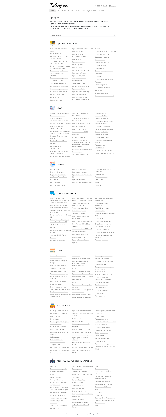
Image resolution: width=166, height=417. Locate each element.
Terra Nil (98, 390)
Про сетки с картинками (58, 92)
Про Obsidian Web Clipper (58, 141)
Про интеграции (100, 65)
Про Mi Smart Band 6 (102, 208)
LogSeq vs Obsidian (78, 137)
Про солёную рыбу (101, 319)
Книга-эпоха (76, 279)
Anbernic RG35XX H (78, 213)
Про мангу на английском (104, 261)
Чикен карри (99, 335)
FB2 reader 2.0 (100, 296)
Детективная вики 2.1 (79, 83)
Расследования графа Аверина (82, 276)
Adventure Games (78, 399)
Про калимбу (76, 59)
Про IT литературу (101, 285)
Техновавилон (100, 403)
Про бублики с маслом (103, 330)
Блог (58, 11)
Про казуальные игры (102, 62)
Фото (64, 11)
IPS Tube (52, 227)
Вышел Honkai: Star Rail (103, 387)
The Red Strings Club (57, 380)
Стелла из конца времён (58, 369)
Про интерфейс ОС (78, 89)
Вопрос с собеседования (80, 86)
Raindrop (53, 143)
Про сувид (53, 238)
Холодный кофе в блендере (81, 332)
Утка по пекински (101, 324)
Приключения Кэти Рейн (58, 392)
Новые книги (99, 293)
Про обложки (99, 174)
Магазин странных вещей (58, 398)
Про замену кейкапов (57, 240)
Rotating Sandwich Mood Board (82, 347)
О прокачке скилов (101, 93)
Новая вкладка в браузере (59, 78)
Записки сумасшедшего (103, 381)
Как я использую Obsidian (104, 129)
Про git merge (77, 67)
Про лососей (54, 319)
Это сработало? (55, 169)
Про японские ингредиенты (104, 344)
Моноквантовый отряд (80, 402)
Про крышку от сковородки (59, 347)
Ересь (97, 182)
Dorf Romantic (100, 392)
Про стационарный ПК (103, 221)
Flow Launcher (77, 152)
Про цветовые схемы (57, 94)
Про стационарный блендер (82, 221)
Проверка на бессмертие (81, 258)
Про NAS (75, 243)
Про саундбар (100, 211)
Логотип (98, 185)
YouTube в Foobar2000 (80, 155)
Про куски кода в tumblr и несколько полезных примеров (59, 73)
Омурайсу (75, 326)
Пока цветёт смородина (58, 281)
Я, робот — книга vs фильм (59, 292)
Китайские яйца (77, 321)
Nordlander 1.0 (54, 97)
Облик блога (99, 179)
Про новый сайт (100, 68)
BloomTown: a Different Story (82, 374)
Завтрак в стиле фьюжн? (103, 338)
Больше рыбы (99, 316)
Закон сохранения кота (58, 271)
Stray (96, 405)
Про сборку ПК (100, 218)
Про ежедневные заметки (81, 123)
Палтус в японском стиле (81, 329)
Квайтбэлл (53, 366)
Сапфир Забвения (56, 284)
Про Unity (98, 74)
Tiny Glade (75, 377)
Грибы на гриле (55, 337)
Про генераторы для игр (80, 92)
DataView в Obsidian (79, 126)
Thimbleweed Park (78, 385)
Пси (96, 366)
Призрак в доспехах (102, 282)
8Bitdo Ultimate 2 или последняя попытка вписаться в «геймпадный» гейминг (60, 200)
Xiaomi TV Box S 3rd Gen (58, 225)
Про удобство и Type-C (80, 240)
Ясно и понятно (100, 288)
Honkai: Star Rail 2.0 (79, 391)
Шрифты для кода (56, 100)
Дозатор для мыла (101, 240)
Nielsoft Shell (76, 121)
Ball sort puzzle (100, 60)
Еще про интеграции (102, 57)
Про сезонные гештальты (58, 326)
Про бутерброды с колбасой (105, 311)
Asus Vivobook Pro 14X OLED (82, 229)
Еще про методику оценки (59, 89)
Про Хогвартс (99, 395)
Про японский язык (79, 73)
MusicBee (75, 134)
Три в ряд (98, 90)
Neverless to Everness (57, 372)
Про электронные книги (103, 229)
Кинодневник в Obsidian (58, 83)
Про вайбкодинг (55, 53)
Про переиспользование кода (82, 49)
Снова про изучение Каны (81, 70)
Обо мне (70, 11)
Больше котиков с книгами (81, 297)
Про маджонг (77, 369)
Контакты (101, 11)
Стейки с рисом (78, 318)
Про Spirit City (54, 408)
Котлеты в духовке (56, 353)
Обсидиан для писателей (80, 118)
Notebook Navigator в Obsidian (60, 123)
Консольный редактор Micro (82, 149)
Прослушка (76, 396)
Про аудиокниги (100, 264)
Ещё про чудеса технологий (104, 153)
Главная (52, 11)
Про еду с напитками (102, 327)
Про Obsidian (99, 148)
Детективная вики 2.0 (102, 87)
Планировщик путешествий (104, 96)
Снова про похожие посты (104, 71)
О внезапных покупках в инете (105, 322)
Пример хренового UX (102, 119)
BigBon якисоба (55, 316)
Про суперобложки (79, 169)
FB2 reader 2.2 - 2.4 (56, 80)
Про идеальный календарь (59, 86)
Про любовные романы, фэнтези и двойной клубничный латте (80, 263)
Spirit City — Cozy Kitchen (58, 405)
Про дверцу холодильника (59, 311)
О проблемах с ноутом (103, 224)
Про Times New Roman (57, 185)
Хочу (83, 11)
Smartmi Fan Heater (79, 231)
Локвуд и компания (101, 290)
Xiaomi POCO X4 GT (79, 237)
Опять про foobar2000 (80, 132)
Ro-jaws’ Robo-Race (79, 380)
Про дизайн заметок (79, 172)
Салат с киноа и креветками (82, 335)
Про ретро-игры (78, 388)
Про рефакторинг (78, 51)
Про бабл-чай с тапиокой (58, 313)
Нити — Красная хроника (81, 271)
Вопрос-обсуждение (102, 258)
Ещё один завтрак (101, 333)
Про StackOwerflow (79, 94)
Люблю (77, 11)
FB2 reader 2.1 (77, 80)
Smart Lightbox (77, 65)
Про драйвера (100, 145)
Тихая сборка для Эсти (80, 208)
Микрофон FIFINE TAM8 (58, 235)
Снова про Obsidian (101, 132)
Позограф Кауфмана (57, 172)
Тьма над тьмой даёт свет (104, 274)
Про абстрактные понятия (104, 79)
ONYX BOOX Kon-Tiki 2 (102, 227)
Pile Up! (97, 374)
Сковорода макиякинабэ (80, 324)
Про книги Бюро (55, 182)
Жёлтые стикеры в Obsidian (59, 113)
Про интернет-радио (102, 137)
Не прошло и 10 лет (102, 134)
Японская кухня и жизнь (58, 265)
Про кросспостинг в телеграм (105, 51)
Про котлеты (99, 313)
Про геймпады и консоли (103, 150)
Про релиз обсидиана (102, 126)
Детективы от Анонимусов (59, 274)
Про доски (98, 82)
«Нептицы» (76, 256)
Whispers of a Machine (57, 395)
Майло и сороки (55, 377)
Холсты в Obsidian (101, 116)
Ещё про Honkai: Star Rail (103, 384)
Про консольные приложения (60, 156)
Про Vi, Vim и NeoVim (79, 129)
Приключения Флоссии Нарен (82, 274)
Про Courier (54, 179)
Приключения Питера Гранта (82, 294)
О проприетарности (79, 211)
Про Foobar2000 (100, 113)
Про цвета (98, 76)
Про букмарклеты (101, 85)
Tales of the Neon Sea (79, 372)
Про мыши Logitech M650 (81, 234)
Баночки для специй (57, 329)
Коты (74, 268)
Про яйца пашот (100, 341)
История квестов (78, 383)
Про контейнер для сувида (81, 311)
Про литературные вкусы (103, 256)
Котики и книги (100, 272)
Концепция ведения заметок (59, 121)
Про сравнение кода (102, 54)
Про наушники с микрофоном (105, 232)
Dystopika (53, 374)
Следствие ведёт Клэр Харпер (82, 394)
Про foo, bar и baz (78, 62)
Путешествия (91, 11)
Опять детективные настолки (82, 366)
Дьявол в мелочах (101, 177)
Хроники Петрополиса (57, 268)
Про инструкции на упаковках (82, 182)
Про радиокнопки (78, 179)
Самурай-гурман (55, 344)
